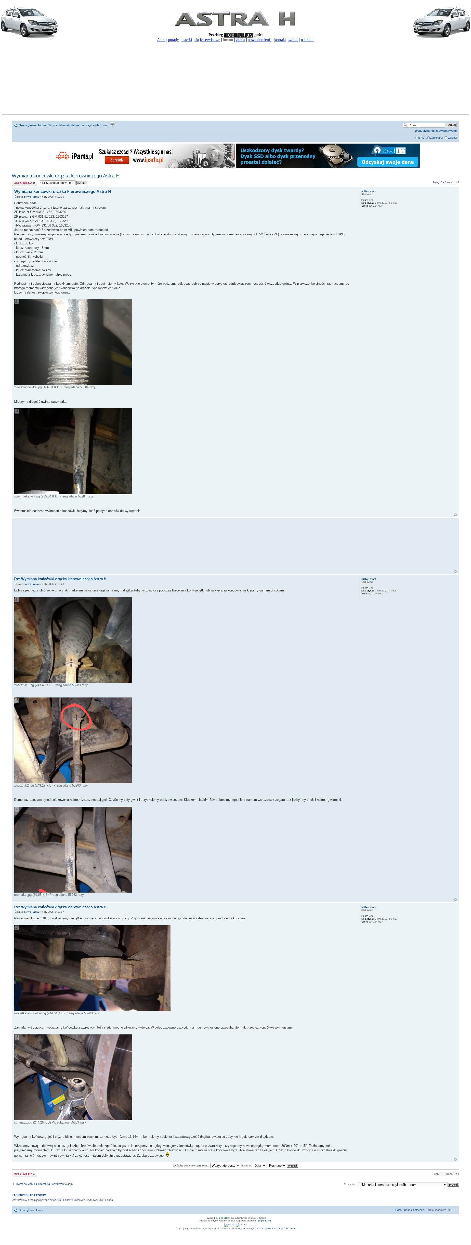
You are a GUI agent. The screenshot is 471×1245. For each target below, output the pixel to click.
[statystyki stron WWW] (229, 1224)
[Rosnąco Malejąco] (283, 1165)
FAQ (422, 137)
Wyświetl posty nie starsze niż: (191, 1165)
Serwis (52, 125)
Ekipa (398, 1209)
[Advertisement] (235, 77)
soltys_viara (31, 196)
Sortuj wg (247, 1165)
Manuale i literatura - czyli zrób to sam (83, 125)
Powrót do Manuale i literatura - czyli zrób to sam (44, 1183)
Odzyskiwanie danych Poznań (278, 1228)
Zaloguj (452, 137)
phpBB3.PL (265, 1220)
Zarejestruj (436, 137)
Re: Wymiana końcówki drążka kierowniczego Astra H (60, 579)
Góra (455, 514)
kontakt (280, 40)
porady (173, 40)
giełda (240, 40)
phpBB (223, 1218)
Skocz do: (350, 1184)
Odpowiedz (18, 181)
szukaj (293, 40)
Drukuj (112, 124)
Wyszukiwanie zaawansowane (436, 131)
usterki (187, 40)
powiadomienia (260, 40)
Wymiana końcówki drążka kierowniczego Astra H (65, 175)
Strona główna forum (32, 125)
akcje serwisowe (207, 40)
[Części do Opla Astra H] (143, 167)
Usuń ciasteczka (414, 1209)
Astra (161, 40)
